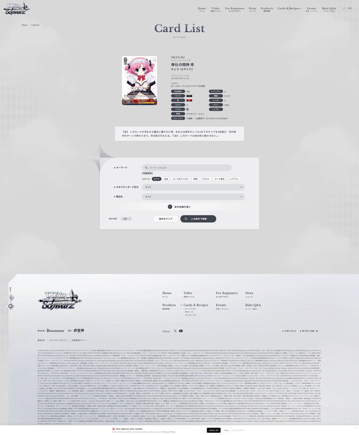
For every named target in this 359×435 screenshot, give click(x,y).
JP (344, 8)
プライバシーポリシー (58, 340)
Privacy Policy (169, 432)
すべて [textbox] (148, 187)
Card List (35, 25)
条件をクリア (165, 218)
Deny (226, 430)
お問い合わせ (291, 331)
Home (25, 25)
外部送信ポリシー (79, 340)
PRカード (189, 312)
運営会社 (41, 340)
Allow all (213, 430)
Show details (239, 430)
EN (350, 8)
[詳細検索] (147, 173)
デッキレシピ (190, 315)
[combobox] (193, 187)
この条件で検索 (199, 218)
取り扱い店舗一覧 (310, 331)
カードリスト (190, 309)
